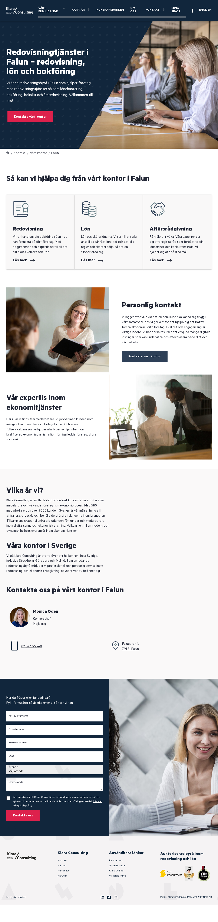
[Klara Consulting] (22, 10)
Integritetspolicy (16, 897)
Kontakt (152, 9)
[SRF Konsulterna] (171, 873)
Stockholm (26, 561)
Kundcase (63, 870)
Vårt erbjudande (48, 9)
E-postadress (16, 729)
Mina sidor (175, 9)
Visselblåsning (117, 875)
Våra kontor (38, 153)
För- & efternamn (19, 715)
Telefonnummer (18, 742)
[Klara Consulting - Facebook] (109, 897)
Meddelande (16, 782)
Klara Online (116, 870)
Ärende (13, 767)
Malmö (60, 561)
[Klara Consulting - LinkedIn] (102, 897)
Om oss (133, 9)
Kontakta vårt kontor (30, 116)
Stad (11, 756)
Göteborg (42, 561)
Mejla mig (39, 624)
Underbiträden (117, 865)
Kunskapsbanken (110, 9)
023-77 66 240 (31, 646)
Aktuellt (62, 875)
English (205, 9)
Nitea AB (207, 897)
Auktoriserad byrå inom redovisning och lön (182, 856)
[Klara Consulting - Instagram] (115, 897)
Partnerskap (116, 860)
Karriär (78, 9)
